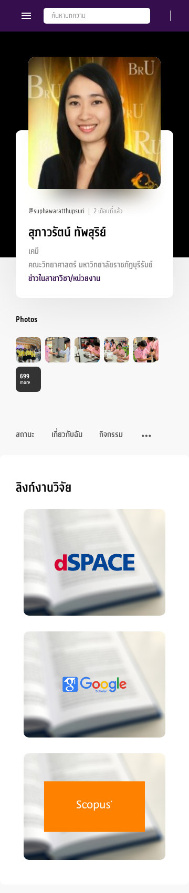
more (25, 379)
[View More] (146, 436)
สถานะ (25, 435)
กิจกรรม (111, 435)
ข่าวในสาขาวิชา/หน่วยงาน (64, 279)
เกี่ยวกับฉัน (66, 435)
